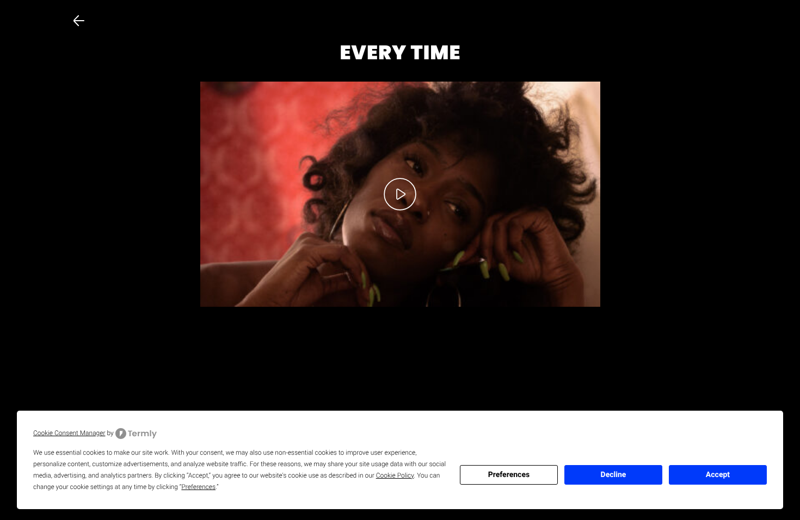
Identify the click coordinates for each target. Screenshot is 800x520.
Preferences (509, 475)
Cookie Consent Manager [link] (69, 433)
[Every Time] (400, 194)
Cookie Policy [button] (395, 475)
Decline (613, 475)
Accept (718, 475)
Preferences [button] (198, 487)
